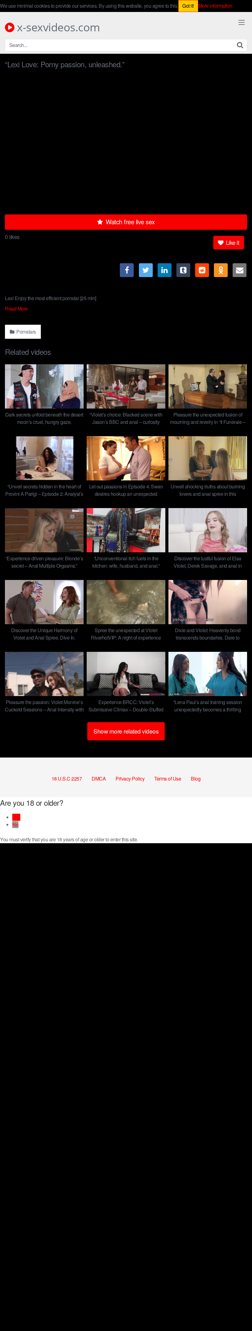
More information (215, 5)
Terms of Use (167, 778)
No (15, 824)
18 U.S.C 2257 (67, 778)
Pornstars (25, 331)
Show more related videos (126, 731)
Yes (16, 817)
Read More (17, 308)
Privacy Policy (130, 778)
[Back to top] (235, 1311)
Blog (195, 778)
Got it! (188, 5)
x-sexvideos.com (57, 27)
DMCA (99, 778)
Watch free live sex (129, 221)
